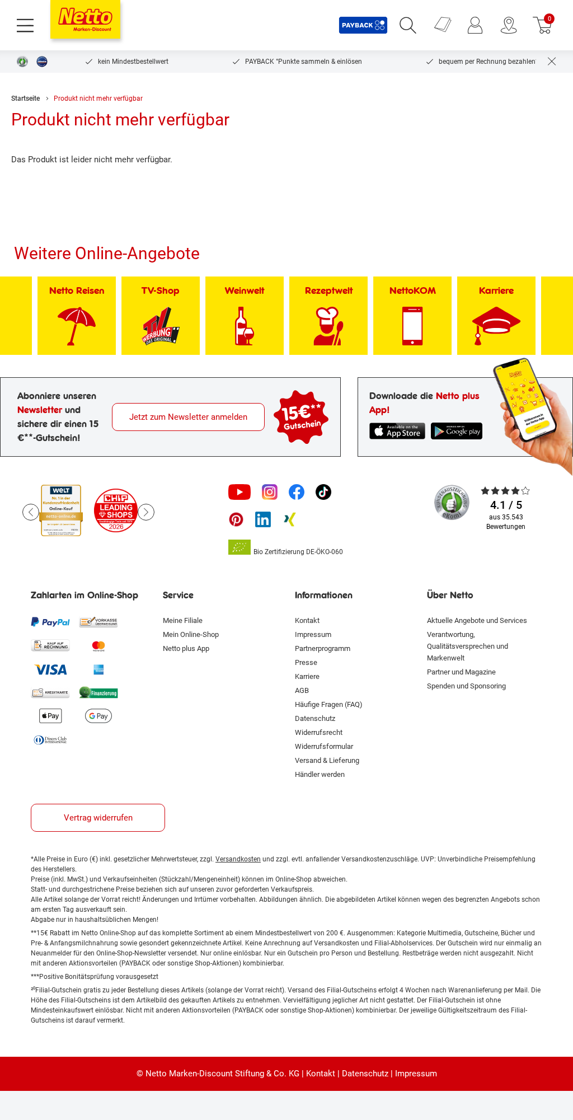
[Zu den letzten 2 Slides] (30, 512)
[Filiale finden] (508, 25)
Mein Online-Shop (191, 634)
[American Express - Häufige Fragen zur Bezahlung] (98, 668)
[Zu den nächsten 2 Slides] (146, 512)
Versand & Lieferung (327, 760)
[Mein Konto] (475, 25)
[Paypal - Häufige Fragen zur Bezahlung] (50, 621)
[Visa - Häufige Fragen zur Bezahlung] (50, 668)
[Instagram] (270, 492)
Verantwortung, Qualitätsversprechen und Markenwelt (467, 646)
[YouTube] (239, 492)
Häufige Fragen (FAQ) (329, 704)
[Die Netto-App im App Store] (397, 431)
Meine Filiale (183, 620)
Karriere (307, 676)
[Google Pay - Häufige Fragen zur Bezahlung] (98, 715)
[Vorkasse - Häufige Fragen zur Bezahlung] (98, 621)
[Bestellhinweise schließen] (551, 61)
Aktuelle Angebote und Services (477, 620)
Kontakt (307, 620)
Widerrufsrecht (318, 732)
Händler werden (320, 774)
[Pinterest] (236, 519)
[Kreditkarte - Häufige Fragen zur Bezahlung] (50, 692)
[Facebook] (296, 492)
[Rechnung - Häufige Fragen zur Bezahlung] (50, 645)
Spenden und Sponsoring (466, 686)
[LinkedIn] (263, 519)
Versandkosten (238, 859)
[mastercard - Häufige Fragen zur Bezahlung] (98, 645)
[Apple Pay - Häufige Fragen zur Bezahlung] (50, 715)
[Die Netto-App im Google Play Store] (459, 431)
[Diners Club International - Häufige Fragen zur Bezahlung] (50, 739)
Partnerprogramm (322, 648)
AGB (302, 690)
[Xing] (290, 519)
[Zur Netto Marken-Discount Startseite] (85, 19)
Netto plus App (186, 648)
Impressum (313, 634)
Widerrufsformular (324, 746)
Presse (306, 662)
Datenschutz (315, 718)
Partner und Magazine (461, 672)
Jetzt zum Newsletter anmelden (188, 417)
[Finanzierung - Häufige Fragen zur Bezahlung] (98, 692)
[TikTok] (323, 492)
